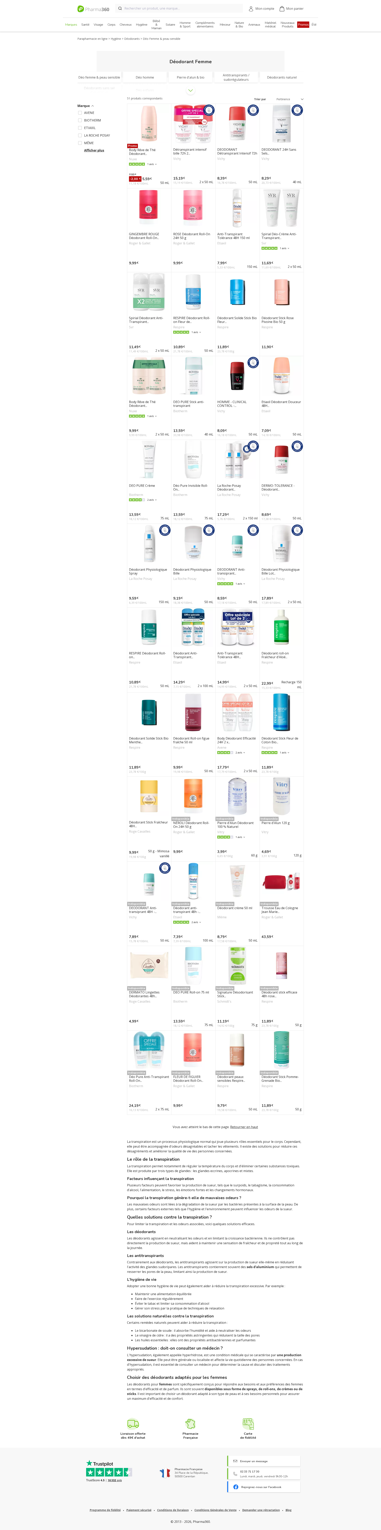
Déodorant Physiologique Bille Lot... (281, 571)
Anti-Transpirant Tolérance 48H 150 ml (233, 236)
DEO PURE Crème (142, 486)
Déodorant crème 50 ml (234, 908)
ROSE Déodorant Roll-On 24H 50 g (191, 236)
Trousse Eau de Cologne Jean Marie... (280, 910)
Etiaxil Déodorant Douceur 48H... (281, 404)
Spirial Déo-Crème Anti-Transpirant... (279, 236)
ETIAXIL (90, 128)
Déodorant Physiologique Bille (192, 571)
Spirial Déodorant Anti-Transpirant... (146, 320)
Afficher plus (94, 150)
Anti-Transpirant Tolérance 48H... (229, 655)
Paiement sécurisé (138, 1510)
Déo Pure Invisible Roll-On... (190, 487)
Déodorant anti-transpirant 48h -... (186, 910)
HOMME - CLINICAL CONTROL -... (232, 404)
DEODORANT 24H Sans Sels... (279, 151)
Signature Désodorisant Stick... (235, 994)
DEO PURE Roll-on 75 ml (191, 992)
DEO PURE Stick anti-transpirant (188, 404)
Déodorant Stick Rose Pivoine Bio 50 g (278, 320)
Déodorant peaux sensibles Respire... (231, 1079)
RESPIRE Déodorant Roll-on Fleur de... (191, 320)
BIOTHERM (92, 120)
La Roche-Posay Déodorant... (229, 487)
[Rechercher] (119, 8)
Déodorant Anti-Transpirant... (185, 655)
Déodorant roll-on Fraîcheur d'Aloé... (275, 655)
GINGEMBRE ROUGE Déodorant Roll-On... (144, 236)
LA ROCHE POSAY (97, 135)
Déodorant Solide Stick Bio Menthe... (148, 740)
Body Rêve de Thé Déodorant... (142, 152)
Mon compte (264, 8)
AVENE (89, 113)
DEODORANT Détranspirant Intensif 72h (237, 151)
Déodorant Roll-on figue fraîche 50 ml (191, 740)
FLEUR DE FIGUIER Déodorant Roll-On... (188, 1079)
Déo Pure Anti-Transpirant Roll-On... (149, 1079)
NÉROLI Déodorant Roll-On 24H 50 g (191, 825)
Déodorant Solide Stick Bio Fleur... (237, 320)
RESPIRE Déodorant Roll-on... (147, 655)
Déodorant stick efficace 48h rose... (279, 994)
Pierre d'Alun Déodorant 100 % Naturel (235, 825)
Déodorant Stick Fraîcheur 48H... (148, 824)
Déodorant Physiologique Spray (148, 571)
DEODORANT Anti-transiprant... (231, 571)
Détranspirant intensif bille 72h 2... (190, 151)
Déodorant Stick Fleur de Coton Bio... (280, 740)
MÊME (89, 143)
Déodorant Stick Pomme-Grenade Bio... (280, 1079)
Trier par (260, 99)
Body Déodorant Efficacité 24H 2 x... (236, 740)
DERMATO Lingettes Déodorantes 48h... (144, 994)
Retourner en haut (244, 1127)
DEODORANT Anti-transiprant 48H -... (143, 910)
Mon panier (295, 8)
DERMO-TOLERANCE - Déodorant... (278, 487)
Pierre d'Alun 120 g (276, 823)
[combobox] (179, 8)
